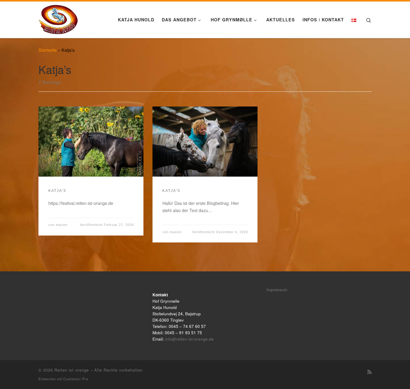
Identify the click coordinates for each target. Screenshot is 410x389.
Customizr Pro (75, 378)
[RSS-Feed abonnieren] (369, 371)
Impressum (277, 289)
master (62, 225)
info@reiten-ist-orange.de (189, 339)
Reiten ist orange (71, 370)
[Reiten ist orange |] (58, 18)
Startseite (47, 50)
